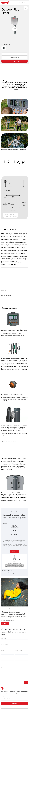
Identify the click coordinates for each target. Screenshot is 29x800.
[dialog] (14, 400)
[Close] (26, 687)
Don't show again (14, 707)
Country (2, 696)
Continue (14, 703)
